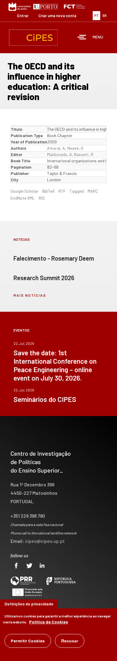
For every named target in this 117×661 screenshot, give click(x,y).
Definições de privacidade (28, 603)
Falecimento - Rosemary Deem (54, 258)
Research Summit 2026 (44, 277)
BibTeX (48, 191)
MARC (93, 191)
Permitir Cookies (28, 640)
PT (96, 15)
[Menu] (81, 37)
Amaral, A (56, 148)
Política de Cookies (48, 621)
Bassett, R (83, 154)
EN (104, 15)
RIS (42, 197)
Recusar (69, 640)
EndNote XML (22, 197)
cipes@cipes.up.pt (45, 541)
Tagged (77, 191)
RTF (62, 191)
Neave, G (75, 148)
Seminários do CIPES (45, 399)
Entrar (22, 15)
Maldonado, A (59, 154)
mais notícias (30, 295)
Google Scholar (24, 191)
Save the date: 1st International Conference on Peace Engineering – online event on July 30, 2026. (55, 365)
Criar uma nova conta (57, 15)
